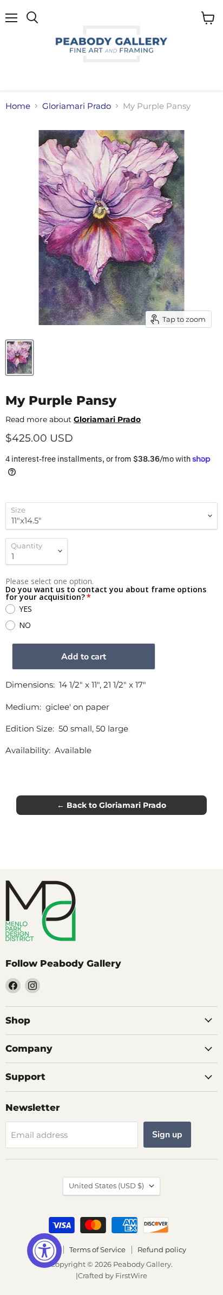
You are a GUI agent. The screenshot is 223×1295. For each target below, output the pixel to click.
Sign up (167, 1135)
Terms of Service (97, 1249)
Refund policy (161, 1249)
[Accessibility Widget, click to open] (44, 1250)
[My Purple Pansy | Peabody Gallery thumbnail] (19, 357)
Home (17, 106)
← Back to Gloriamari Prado (111, 805)
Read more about (73, 419)
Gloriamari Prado (76, 106)
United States (106, 1185)
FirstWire (131, 1275)
